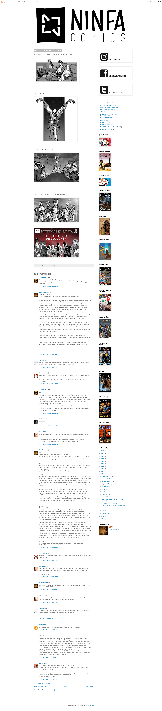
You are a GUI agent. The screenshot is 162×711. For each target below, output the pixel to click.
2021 (102, 453)
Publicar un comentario (43, 683)
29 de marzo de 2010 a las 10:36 (49, 383)
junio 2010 (105, 489)
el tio (40, 635)
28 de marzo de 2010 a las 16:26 (49, 354)
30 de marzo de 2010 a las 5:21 (48, 560)
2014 (102, 464)
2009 (102, 516)
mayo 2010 (105, 491)
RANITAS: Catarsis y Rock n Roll (110, 127)
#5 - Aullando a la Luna (107, 112)
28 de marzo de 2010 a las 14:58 (49, 286)
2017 (102, 456)
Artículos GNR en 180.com (110, 503)
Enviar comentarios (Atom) (50, 690)
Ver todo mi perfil (114, 530)
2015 (102, 461)
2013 (102, 466)
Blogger (91, 705)
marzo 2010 (106, 497)
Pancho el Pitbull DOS (107, 124)
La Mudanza (104, 120)
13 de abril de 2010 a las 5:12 (48, 657)
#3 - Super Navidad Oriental (108, 107)
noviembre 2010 (107, 476)
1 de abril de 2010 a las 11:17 (48, 618)
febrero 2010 (106, 510)
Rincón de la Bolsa (106, 129)
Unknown (42, 624)
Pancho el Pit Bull (105, 122)
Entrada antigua (88, 687)
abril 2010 (105, 494)
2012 (102, 469)
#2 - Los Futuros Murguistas (108, 105)
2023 (102, 451)
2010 (102, 474)
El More (41, 663)
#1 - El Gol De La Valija (107, 103)
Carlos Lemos (43, 277)
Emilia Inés (42, 419)
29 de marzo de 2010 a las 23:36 (49, 547)
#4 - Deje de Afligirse (106, 110)
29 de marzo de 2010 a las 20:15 (49, 426)
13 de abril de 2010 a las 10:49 (48, 679)
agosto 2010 (106, 484)
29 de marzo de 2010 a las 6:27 (48, 367)
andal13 (41, 360)
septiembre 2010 (107, 481)
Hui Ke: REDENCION (106, 118)
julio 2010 (105, 486)
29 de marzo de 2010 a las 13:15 (49, 413)
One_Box (42, 432)
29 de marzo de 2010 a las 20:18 (49, 444)
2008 (102, 519)
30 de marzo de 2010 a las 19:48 (49, 576)
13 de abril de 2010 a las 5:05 (48, 629)
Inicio (65, 687)
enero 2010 (105, 513)
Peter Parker (43, 373)
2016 (102, 458)
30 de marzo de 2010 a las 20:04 (49, 589)
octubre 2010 (106, 479)
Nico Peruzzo (43, 292)
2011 (102, 471)
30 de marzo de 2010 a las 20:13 (49, 602)
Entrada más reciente (40, 687)
